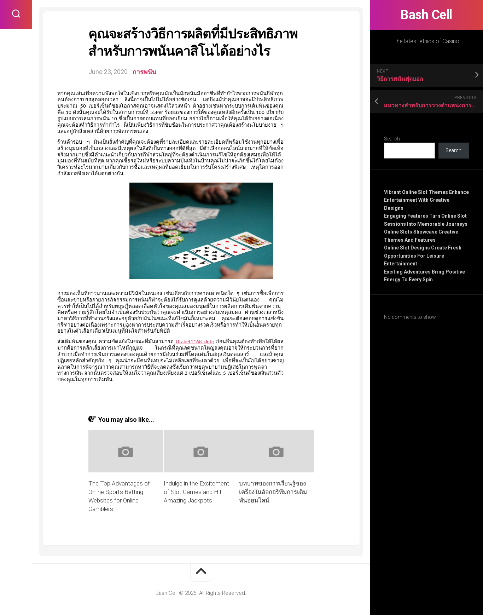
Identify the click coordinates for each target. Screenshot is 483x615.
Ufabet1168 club (194, 342)
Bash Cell (426, 14)
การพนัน (144, 71)
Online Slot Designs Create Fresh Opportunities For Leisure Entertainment (422, 255)
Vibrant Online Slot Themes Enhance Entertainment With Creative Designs (426, 200)
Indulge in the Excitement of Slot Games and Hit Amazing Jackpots (196, 492)
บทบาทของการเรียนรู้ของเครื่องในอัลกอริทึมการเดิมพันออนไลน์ (273, 492)
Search (392, 139)
